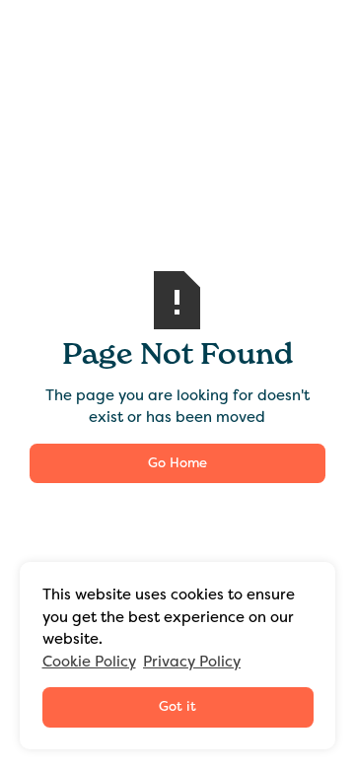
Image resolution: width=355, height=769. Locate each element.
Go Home (177, 462)
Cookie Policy (89, 661)
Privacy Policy (192, 661)
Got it (177, 706)
